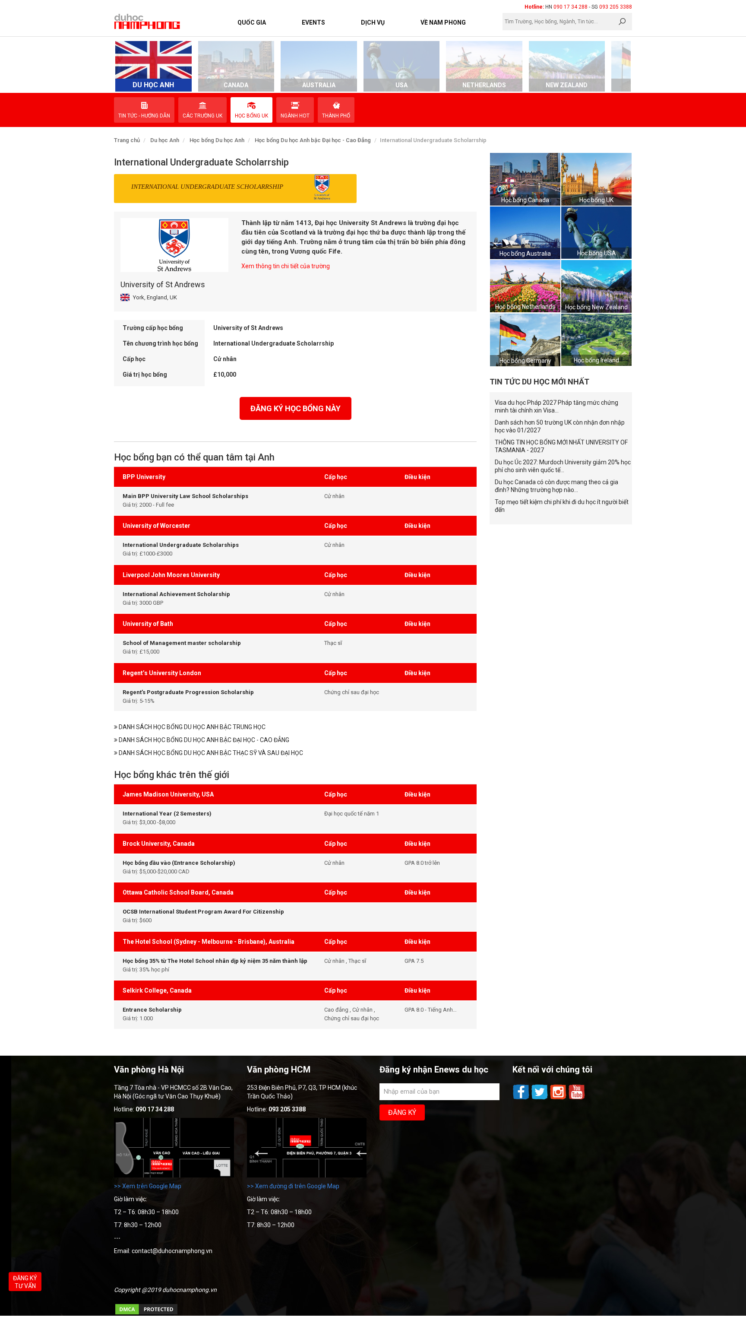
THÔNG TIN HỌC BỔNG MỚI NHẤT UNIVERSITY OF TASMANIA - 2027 (561, 446)
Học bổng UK (596, 200)
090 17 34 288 (570, 7)
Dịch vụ (373, 22)
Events (313, 22)
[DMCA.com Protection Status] (146, 1313)
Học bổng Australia (525, 253)
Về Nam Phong (443, 22)
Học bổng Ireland (596, 360)
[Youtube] (576, 1098)
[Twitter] (540, 1098)
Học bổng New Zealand (596, 307)
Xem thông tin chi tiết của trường (285, 266)
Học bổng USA (596, 253)
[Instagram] (559, 1098)
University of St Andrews (162, 284)
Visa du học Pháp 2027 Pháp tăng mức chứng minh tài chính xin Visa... (556, 406)
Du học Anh (164, 140)
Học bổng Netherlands (525, 306)
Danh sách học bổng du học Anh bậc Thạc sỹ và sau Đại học (210, 752)
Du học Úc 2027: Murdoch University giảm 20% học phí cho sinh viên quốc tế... (563, 466)
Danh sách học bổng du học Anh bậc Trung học (191, 727)
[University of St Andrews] (174, 245)
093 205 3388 (615, 7)
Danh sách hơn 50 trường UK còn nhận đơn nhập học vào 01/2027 (560, 426)
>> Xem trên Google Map (147, 1186)
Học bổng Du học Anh (217, 140)
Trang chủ (127, 140)
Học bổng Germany (525, 360)
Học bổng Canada (525, 200)
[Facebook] (521, 1098)
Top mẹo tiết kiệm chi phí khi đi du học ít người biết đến (562, 505)
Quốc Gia (251, 22)
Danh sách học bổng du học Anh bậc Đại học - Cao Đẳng (203, 739)
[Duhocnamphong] (147, 21)
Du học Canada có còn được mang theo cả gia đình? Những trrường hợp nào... (556, 486)
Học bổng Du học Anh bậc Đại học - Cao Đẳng (313, 140)
